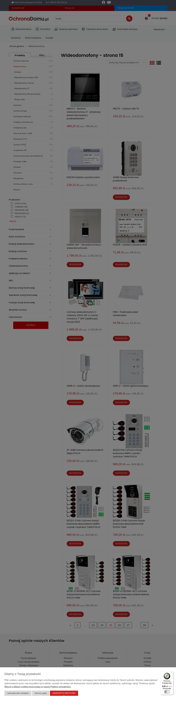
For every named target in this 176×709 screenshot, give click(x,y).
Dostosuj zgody (41, 693)
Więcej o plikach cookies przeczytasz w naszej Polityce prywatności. (37, 687)
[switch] (167, 691)
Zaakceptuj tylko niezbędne (18, 693)
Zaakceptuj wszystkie (64, 693)
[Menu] (171, 673)
